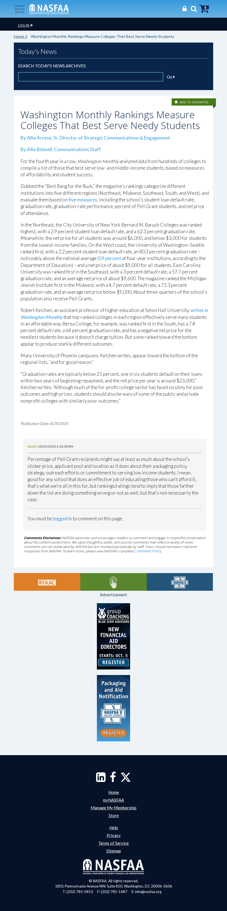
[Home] (49, 8)
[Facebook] (113, 780)
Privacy (114, 835)
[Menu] (19, 8)
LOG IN (24, 25)
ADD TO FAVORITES (194, 102)
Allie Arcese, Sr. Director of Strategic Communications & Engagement (98, 138)
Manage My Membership (113, 807)
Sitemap (113, 850)
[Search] (192, 8)
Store (114, 815)
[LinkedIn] (100, 780)
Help (113, 827)
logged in (62, 518)
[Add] (176, 102)
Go (170, 76)
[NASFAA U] (180, 582)
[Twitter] (125, 780)
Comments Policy (147, 551)
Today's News (37, 51)
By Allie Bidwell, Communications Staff (60, 149)
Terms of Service (113, 843)
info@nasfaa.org (148, 891)
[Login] (183, 8)
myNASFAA (113, 799)
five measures (82, 200)
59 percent (110, 258)
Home (19, 36)
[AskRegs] (113, 582)
